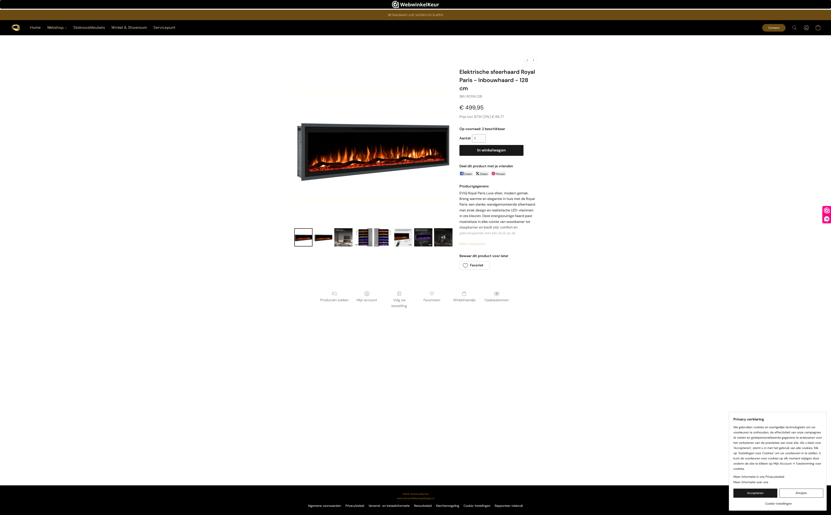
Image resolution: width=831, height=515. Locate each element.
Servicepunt (164, 28)
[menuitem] (527, 60)
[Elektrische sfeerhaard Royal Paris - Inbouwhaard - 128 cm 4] (383, 237)
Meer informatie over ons (750, 482)
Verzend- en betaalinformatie (389, 506)
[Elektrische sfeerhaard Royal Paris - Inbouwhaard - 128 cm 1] (323, 237)
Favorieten (432, 300)
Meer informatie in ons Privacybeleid (758, 477)
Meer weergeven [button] (472, 243)
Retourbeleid (423, 506)
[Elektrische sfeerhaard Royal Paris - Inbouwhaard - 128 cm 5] (403, 237)
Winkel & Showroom (129, 28)
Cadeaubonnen (497, 300)
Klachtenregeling (447, 506)
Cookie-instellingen (477, 506)
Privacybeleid (354, 506)
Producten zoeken (334, 300)
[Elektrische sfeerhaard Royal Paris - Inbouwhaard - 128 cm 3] (363, 237)
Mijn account (367, 300)
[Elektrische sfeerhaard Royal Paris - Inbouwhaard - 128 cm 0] (303, 237)
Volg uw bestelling (399, 303)
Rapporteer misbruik (509, 506)
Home (35, 28)
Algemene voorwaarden (324, 506)
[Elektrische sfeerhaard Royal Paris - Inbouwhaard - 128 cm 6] (423, 237)
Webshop (56, 28)
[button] (15, 27)
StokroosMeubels (89, 28)
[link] (778, 502)
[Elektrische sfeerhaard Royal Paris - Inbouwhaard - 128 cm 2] (343, 237)
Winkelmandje (464, 300)
